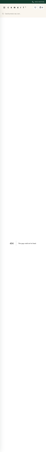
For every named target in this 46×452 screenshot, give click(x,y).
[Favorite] (35, 8)
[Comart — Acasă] (17, 7)
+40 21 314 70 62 (39, 2)
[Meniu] (4, 7)
